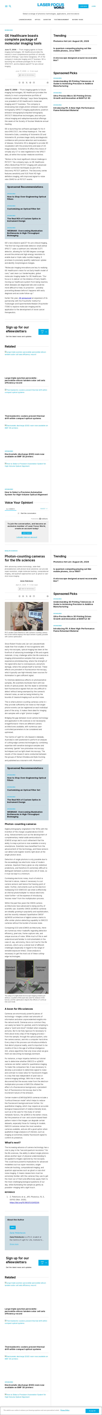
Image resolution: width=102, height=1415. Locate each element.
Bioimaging (9, 30)
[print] (48, 83)
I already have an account (26, 537)
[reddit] (30, 83)
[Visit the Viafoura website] (43, 519)
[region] (27, 514)
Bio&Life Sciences (11, 551)
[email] (34, 83)
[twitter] (27, 83)
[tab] (10, 508)
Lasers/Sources (25, 19)
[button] (6, 6)
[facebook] (20, 83)
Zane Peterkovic (26, 581)
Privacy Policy (64, 1410)
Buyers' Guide (77, 19)
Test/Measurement (61, 19)
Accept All (92, 1411)
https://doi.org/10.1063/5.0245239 (24, 1202)
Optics (37, 19)
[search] (10, 6)
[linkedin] (23, 83)
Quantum (47, 19)
